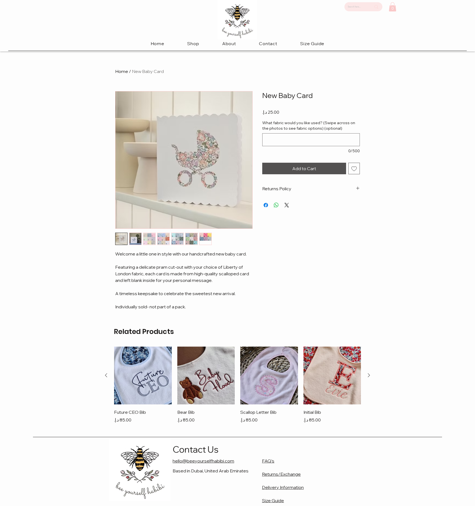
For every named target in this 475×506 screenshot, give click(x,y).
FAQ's (268, 461)
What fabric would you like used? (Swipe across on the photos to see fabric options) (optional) (308, 125)
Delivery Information (283, 487)
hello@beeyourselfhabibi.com (203, 461)
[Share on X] (286, 205)
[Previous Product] (106, 375)
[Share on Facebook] (266, 205)
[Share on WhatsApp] (276, 205)
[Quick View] (143, 375)
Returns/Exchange (281, 474)
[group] (237, 384)
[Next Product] (369, 375)
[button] (193, 43)
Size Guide (273, 500)
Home (121, 71)
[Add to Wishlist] (354, 168)
